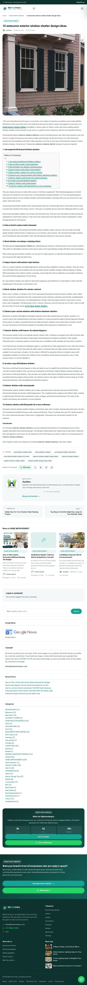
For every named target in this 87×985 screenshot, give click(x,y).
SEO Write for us (31, 981)
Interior (8, 774)
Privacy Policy (59, 981)
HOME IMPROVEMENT (16, 15)
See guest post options (42, 884)
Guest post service (9, 946)
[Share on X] (41, 467)
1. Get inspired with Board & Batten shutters (24, 161)
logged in (18, 597)
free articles (9, 740)
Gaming (8, 749)
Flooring (8, 737)
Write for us (80, 2)
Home (5, 15)
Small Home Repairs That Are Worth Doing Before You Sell (26, 685)
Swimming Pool (11, 796)
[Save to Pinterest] (46, 467)
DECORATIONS (10, 726)
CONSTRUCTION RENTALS (15, 721)
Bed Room (9, 715)
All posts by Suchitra (30, 496)
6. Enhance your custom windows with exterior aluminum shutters (32, 175)
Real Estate (9, 790)
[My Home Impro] (16, 8)
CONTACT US (24, 659)
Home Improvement (52, 910)
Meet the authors (9, 960)
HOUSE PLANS (10, 765)
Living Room (9, 782)
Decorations (49, 921)
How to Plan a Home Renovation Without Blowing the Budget (14, 557)
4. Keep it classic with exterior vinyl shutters (24, 170)
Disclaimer (42, 981)
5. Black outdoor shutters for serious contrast (25, 172)
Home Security (10, 763)
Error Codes (9, 735)
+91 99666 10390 (12, 928)
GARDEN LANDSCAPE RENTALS (17, 754)
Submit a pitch (8, 957)
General (8, 757)
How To (8, 768)
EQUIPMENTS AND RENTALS (16, 732)
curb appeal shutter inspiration (65, 452)
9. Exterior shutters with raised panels (22, 183)
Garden (7, 751)
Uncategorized (10, 801)
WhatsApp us (45, 890)
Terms (50, 981)
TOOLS (8, 799)
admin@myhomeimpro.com (15, 924)
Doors (7, 729)
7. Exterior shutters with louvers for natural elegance (27, 178)
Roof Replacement (12, 793)
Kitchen (8, 779)
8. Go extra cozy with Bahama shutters (22, 180)
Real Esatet (9, 788)
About (5, 981)
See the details (43, 837)
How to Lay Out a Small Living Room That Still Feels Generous (28, 688)
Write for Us (13, 981)
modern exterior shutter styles (14, 461)
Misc (7, 785)
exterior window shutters (70, 456)
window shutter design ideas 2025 (40, 461)
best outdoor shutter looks (23, 452)
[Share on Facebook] (35, 467)
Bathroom (8, 712)
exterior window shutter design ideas (45, 456)
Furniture (8, 743)
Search (76, 611)
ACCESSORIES (10, 710)
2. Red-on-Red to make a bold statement (23, 164)
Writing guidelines (9, 953)
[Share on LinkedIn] (52, 467)
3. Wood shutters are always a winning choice (25, 167)
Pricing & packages (9, 949)
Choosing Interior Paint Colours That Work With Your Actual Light (29, 691)
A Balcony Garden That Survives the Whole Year (22, 694)
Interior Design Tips (12, 776)
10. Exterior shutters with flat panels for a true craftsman (30, 186)
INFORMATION (10, 771)
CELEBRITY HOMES (12, 718)
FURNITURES (10, 746)
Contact (21, 981)
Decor (7, 724)
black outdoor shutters (43, 452)
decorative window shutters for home (16, 456)
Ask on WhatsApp (45, 843)
